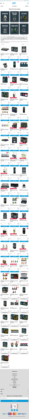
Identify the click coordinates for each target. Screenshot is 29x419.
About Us (5, 0)
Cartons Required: (2, 58)
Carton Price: (8, 56)
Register (25, 0)
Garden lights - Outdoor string (14, 34)
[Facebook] (12, 410)
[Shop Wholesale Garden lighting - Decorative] (5, 16)
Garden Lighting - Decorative (5, 22)
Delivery (8, 0)
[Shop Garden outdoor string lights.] (14, 29)
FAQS (9, 0)
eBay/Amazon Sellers (14, 6)
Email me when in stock (23, 271)
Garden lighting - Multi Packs (5, 34)
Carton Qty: (5, 56)
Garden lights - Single (24, 34)
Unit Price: (1, 56)
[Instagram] (14, 410)
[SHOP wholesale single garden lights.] (24, 29)
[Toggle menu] (1, 3)
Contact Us (1, 0)
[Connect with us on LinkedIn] (17, 410)
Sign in (28, 0)
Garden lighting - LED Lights (24, 22)
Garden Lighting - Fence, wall (14, 22)
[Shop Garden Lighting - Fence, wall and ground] (14, 16)
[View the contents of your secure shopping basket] (28, 3)
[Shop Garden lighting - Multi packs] (5, 29)
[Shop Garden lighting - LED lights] (24, 16)
